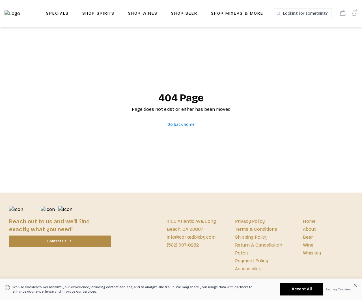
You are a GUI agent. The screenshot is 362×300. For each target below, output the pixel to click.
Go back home (181, 124)
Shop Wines (143, 13)
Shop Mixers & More (237, 13)
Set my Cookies (338, 289)
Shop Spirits (98, 13)
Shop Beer (184, 13)
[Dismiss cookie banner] (355, 285)
